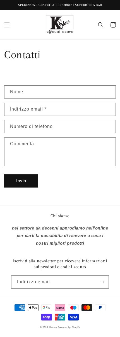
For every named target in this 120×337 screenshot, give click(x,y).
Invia (21, 180)
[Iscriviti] (102, 282)
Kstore (53, 327)
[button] (7, 25)
